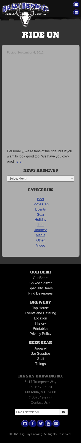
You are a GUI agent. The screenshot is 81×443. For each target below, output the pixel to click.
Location (40, 318)
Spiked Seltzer (40, 283)
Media (40, 235)
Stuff (40, 359)
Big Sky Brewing (26, 14)
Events (40, 209)
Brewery (40, 302)
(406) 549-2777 (40, 397)
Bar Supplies (41, 353)
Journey (40, 230)
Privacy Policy (40, 334)
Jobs (40, 225)
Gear (40, 214)
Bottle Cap (40, 204)
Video (40, 245)
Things (40, 364)
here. (19, 161)
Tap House (40, 308)
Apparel (41, 348)
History (40, 323)
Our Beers (40, 278)
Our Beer (40, 272)
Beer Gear (40, 342)
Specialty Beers (41, 288)
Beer (40, 199)
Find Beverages (40, 293)
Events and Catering (40, 313)
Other (40, 240)
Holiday (40, 220)
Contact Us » (41, 402)
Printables (40, 328)
